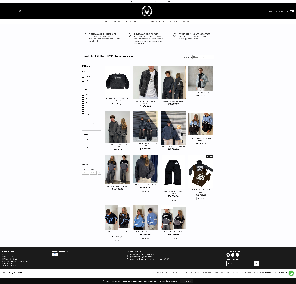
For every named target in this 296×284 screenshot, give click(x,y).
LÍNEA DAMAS (115, 21)
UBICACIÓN (172, 21)
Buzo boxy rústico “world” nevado (117, 100)
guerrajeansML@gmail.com (141, 257)
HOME (104, 21)
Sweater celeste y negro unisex (117, 233)
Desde (84, 169)
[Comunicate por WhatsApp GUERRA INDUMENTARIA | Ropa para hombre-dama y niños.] (291, 273)
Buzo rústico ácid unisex (145, 185)
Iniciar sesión (283, 11)
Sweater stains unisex (173, 231)
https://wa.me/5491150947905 (142, 254)
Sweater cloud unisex (145, 231)
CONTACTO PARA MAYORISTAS (152, 21)
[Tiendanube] (12, 273)
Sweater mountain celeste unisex (201, 139)
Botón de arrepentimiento (284, 272)
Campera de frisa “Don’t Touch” (201, 191)
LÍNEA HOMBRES (130, 21)
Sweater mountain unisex (117, 186)
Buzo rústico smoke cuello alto (145, 145)
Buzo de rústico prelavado (173, 146)
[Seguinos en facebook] (232, 255)
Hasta (92, 169)
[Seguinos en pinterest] (237, 255)
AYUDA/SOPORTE (186, 21)
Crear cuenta (272, 11)
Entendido (186, 281)
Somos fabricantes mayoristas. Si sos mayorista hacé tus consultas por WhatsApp (148, 2)
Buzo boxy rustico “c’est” (173, 101)
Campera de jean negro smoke (145, 102)
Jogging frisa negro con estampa (173, 192)
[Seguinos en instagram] (228, 255)
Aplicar (99, 173)
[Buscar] (20, 11)
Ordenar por (188, 57)
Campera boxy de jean (201, 93)
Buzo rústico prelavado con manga (117, 145)
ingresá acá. (266, 272)
